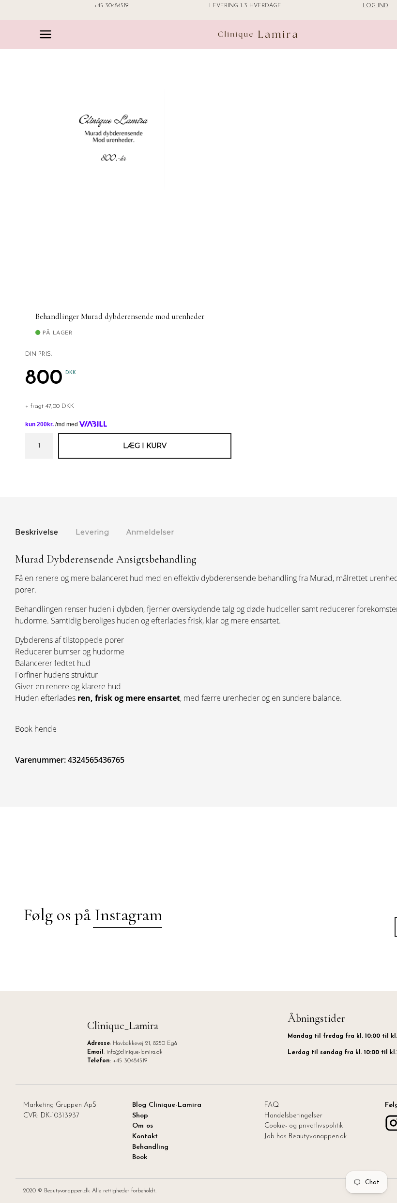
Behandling (150, 1147)
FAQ (271, 1105)
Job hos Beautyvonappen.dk (305, 1136)
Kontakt (145, 1136)
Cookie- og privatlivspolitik (303, 1126)
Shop (140, 1115)
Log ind (375, 6)
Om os (142, 1126)
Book (139, 1157)
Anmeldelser (150, 532)
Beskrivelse (37, 532)
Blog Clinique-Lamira (166, 1105)
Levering (92, 532)
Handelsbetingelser (293, 1115)
